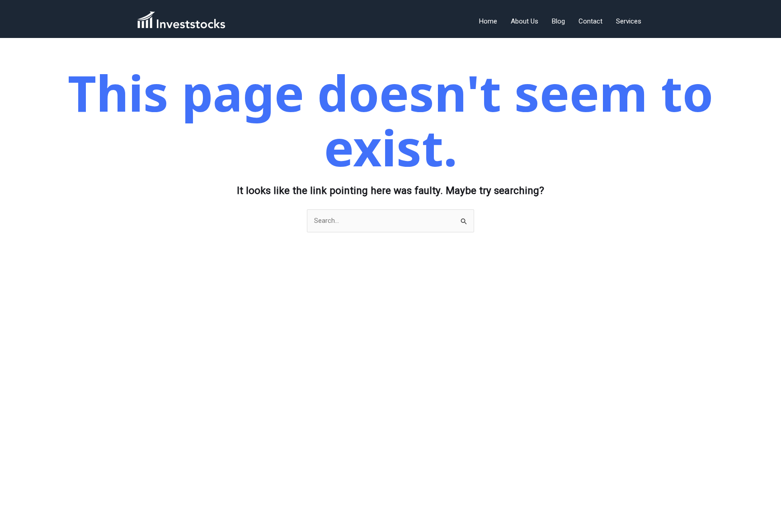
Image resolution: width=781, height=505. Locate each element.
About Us (524, 21)
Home (488, 21)
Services (628, 21)
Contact (590, 21)
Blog (558, 21)
